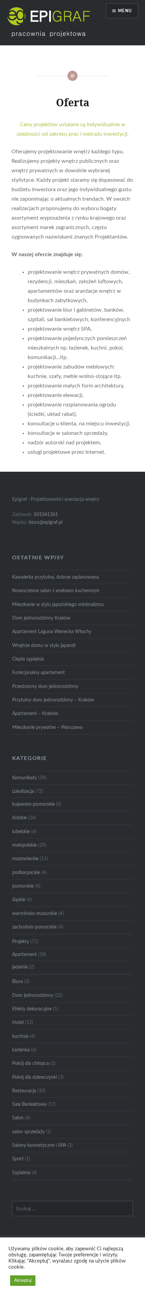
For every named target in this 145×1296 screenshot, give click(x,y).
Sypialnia (21, 1172)
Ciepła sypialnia (28, 659)
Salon (18, 1117)
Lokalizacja (23, 791)
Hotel (18, 1022)
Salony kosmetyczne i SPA (39, 1145)
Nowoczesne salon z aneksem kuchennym (55, 590)
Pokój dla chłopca (30, 1063)
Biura (17, 981)
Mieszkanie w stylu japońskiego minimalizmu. (58, 604)
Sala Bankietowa (29, 1104)
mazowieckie (25, 858)
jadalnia (20, 966)
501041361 (46, 514)
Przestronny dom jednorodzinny (45, 686)
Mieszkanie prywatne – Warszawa (47, 727)
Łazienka (21, 1049)
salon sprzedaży (28, 1131)
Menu (125, 11)
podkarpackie (26, 872)
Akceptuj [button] (22, 1280)
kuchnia (20, 1036)
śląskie (18, 899)
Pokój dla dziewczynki (34, 1077)
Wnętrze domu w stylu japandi (44, 645)
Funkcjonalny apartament (38, 672)
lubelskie (21, 831)
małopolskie (24, 845)
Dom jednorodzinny (32, 995)
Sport (18, 1158)
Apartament (24, 954)
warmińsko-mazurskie (34, 913)
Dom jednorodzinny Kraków (41, 618)
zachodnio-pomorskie (34, 927)
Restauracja (24, 1090)
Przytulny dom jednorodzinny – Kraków (53, 699)
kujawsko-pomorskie (33, 804)
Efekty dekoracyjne (32, 1008)
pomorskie (23, 886)
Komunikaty (24, 777)
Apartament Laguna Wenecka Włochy (51, 631)
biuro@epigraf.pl (45, 522)
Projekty (20, 941)
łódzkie (19, 817)
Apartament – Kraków (35, 713)
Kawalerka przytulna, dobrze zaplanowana (55, 577)
